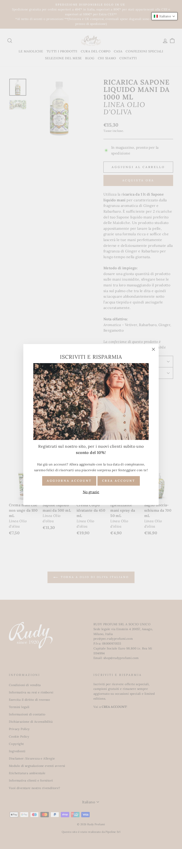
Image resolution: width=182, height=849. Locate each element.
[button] (164, 16)
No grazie (91, 492)
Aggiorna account (69, 481)
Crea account (118, 481)
